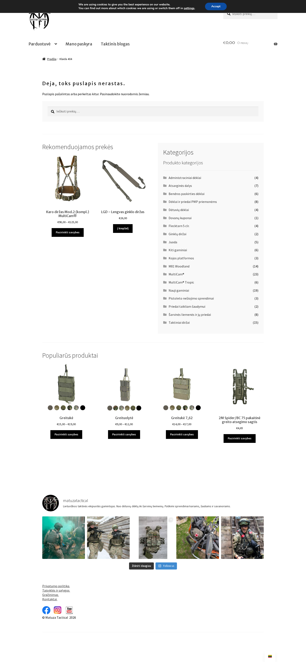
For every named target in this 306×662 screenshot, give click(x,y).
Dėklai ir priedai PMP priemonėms (193, 202)
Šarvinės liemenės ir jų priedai (190, 314)
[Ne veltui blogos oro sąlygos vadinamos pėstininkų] (242, 537)
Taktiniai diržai (179, 322)
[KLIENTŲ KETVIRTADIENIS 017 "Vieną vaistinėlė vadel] (197, 537)
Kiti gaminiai (178, 250)
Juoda (173, 242)
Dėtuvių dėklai (179, 210)
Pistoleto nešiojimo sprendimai (191, 298)
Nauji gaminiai (179, 290)
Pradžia (51, 59)
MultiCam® (176, 274)
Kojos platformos (181, 258)
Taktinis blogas (115, 43)
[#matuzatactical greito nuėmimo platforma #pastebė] (63, 537)
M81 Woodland (179, 266)
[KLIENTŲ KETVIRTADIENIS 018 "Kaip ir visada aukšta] (153, 537)
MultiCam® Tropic (181, 282)
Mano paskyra (79, 43)
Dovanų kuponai (180, 218)
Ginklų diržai (177, 234)
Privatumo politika (56, 586)
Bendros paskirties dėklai (186, 194)
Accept (215, 6)
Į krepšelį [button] (123, 228)
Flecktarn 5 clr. (179, 226)
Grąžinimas (50, 595)
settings (189, 8)
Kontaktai (49, 599)
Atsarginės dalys (180, 186)
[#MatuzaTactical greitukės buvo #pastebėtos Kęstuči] (108, 537)
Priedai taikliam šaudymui (187, 306)
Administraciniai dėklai (185, 178)
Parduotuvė (40, 43)
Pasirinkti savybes (68, 232)
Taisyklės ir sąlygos (56, 590)
